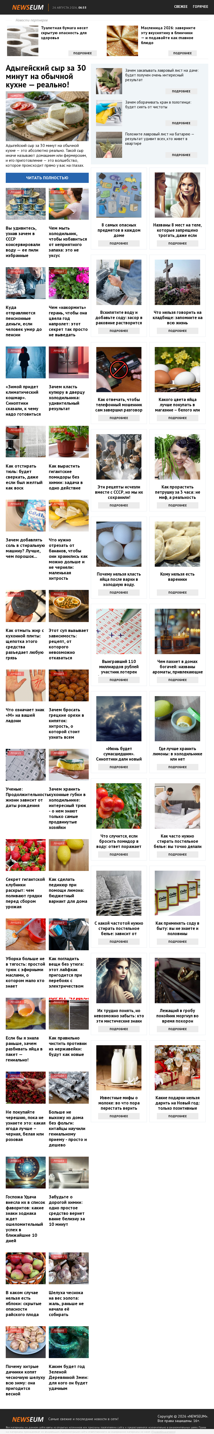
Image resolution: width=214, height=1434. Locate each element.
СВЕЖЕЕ (181, 6)
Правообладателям (163, 1431)
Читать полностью (47, 177)
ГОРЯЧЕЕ (200, 6)
